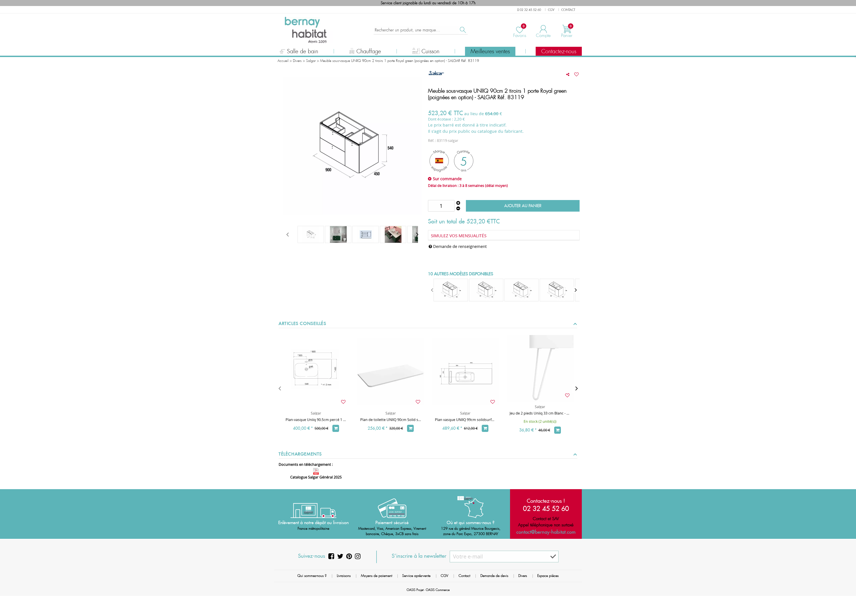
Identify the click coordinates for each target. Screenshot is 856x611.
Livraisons (344, 575)
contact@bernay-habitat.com (546, 532)
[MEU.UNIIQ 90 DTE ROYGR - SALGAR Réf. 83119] (338, 234)
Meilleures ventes (490, 51)
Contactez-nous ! (546, 500)
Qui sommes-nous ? (312, 575)
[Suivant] (576, 388)
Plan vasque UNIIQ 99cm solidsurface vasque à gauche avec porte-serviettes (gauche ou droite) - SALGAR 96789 (465, 419)
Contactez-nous (558, 51)
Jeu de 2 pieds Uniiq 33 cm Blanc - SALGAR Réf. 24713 (540, 413)
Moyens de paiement (376, 575)
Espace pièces (548, 575)
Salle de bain (302, 51)
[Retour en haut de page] (847, 597)
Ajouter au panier (522, 205)
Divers (522, 575)
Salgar (316, 413)
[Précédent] (279, 388)
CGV (444, 575)
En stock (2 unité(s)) (540, 421)
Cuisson (430, 51)
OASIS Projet (415, 590)
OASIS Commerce (438, 590)
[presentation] (287, 234)
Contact (464, 575)
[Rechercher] (462, 30)
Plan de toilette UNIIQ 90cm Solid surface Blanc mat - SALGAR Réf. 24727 (390, 419)
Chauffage (368, 51)
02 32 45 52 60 (546, 508)
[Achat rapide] (335, 428)
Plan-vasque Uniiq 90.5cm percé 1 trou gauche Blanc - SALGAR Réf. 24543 (316, 419)
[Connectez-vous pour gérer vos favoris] (576, 74)
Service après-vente (416, 575)
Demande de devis (494, 575)
